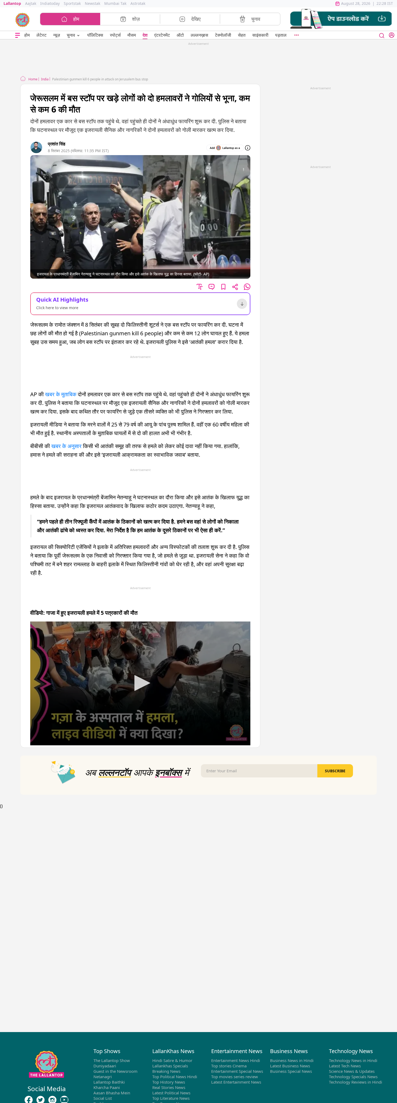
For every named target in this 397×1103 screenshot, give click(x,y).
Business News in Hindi (292, 1060)
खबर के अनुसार (67, 446)
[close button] (382, 35)
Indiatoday (50, 3)
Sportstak (72, 3)
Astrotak (137, 3)
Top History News (168, 1082)
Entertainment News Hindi (235, 1060)
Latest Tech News (345, 1065)
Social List (102, 1098)
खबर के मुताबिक (60, 394)
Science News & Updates (352, 1071)
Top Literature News (171, 1098)
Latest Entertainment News (236, 1082)
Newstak (92, 3)
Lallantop (12, 3)
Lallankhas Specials (170, 1065)
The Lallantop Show (111, 1060)
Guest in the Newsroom (115, 1071)
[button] (341, 19)
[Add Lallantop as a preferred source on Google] (225, 148)
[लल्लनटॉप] (22, 19)
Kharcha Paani (106, 1087)
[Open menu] (17, 35)
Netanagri (102, 1076)
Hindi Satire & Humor (172, 1060)
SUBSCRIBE (335, 770)
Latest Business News (290, 1065)
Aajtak (30, 3)
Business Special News (291, 1071)
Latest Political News (171, 1092)
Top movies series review (234, 1076)
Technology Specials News (353, 1076)
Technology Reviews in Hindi (355, 1082)
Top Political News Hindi (174, 1076)
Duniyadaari (104, 1065)
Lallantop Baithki (109, 1082)
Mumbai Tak (115, 3)
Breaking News (166, 1071)
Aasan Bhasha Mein (111, 1092)
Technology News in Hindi (353, 1060)
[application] (140, 683)
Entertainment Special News (237, 1071)
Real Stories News (168, 1087)
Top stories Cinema (229, 1065)
